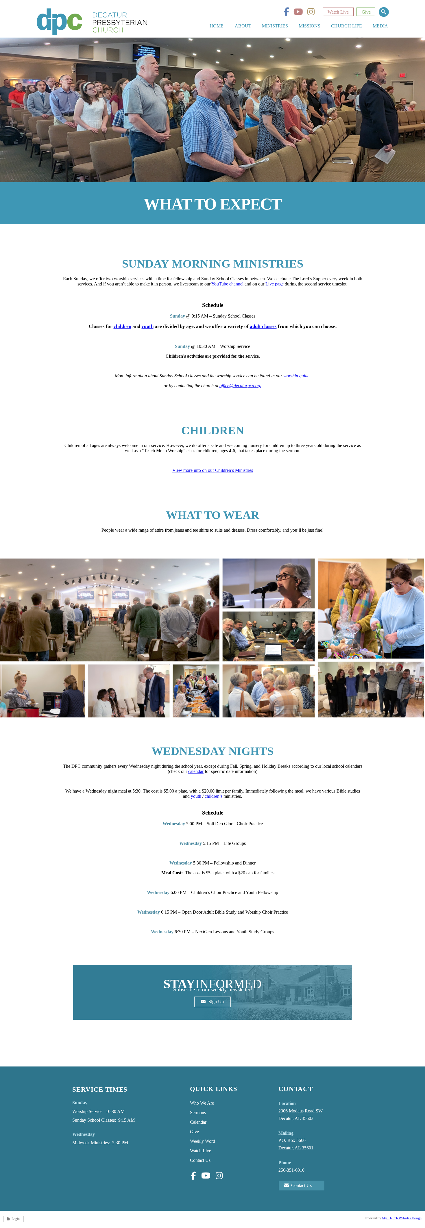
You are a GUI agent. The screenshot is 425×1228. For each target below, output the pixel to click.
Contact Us (200, 1160)
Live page (274, 283)
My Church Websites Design (402, 1218)
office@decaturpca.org (240, 385)
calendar (196, 771)
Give (366, 12)
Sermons (198, 1112)
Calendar (198, 1122)
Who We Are (202, 1103)
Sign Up (216, 1001)
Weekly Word (202, 1141)
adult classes (263, 326)
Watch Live (338, 12)
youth (147, 326)
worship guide (296, 375)
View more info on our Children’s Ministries (212, 470)
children (122, 326)
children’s (213, 796)
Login (16, 1219)
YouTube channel (227, 283)
